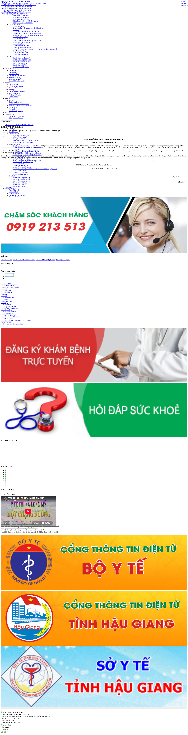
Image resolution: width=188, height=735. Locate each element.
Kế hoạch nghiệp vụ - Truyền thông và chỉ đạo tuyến (16, 320)
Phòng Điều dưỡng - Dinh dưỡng (23, 23)
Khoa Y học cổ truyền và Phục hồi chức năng (27, 40)
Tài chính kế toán (6, 322)
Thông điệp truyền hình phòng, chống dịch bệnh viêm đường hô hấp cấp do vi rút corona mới (30, 526)
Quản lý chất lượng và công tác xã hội (12, 324)
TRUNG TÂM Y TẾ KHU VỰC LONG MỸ (19, 125)
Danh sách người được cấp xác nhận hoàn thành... (16, 9)
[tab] (96, 188)
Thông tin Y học (10, 114)
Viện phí (7, 82)
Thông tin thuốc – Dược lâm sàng (19, 104)
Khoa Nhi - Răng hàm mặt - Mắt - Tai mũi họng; (28, 35)
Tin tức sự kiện (13, 72)
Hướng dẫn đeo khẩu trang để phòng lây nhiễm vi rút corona (19, 528)
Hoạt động (8, 98)
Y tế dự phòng (13, 107)
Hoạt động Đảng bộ (15, 79)
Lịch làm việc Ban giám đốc (9, 260)
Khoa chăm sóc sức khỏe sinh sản (11, 317)
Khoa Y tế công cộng (19, 51)
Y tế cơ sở (12, 109)
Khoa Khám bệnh (18, 26)
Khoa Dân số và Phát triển (21, 54)
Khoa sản (4, 294)
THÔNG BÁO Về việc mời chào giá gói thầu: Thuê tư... (18, 6)
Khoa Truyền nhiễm (19, 38)
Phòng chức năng (14, 133)
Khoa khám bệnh (6, 283)
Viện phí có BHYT (15, 84)
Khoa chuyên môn (14, 24)
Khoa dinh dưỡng (6, 310)
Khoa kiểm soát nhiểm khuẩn (10, 308)
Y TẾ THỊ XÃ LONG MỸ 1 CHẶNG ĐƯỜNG (16, 522)
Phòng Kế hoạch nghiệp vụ (21, 17)
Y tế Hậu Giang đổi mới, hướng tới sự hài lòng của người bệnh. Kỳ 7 (22, 530)
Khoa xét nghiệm (6, 304)
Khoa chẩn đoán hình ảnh (8, 306)
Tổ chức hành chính (7, 319)
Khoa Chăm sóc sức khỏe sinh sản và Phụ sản (27, 33)
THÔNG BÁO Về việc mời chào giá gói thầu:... (16, 13)
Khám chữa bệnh (10, 90)
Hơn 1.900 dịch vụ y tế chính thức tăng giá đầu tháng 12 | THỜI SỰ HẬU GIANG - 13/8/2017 (30, 532)
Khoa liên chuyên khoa (8, 297)
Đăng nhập (184, 5)
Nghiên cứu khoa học (15, 102)
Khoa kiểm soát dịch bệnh (9, 311)
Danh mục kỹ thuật (14, 95)
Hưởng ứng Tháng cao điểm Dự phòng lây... (14, 14)
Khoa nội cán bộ (6, 290)
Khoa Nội (16, 30)
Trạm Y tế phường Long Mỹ (21, 58)
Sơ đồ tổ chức (13, 130)
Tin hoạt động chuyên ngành (17, 75)
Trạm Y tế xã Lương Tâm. (21, 67)
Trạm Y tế (12, 56)
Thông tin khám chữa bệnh (17, 91)
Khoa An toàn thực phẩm (20, 53)
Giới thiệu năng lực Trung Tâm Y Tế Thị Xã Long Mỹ (18, 524)
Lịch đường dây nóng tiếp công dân (59, 260)
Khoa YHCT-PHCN (7, 301)
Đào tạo (11, 100)
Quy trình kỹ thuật (14, 93)
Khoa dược (4, 303)
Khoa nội (4, 289)
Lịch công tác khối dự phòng (39, 260)
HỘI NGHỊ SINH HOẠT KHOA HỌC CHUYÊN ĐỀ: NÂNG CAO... (23, 4)
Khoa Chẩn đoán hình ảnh (21, 45)
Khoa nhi (4, 296)
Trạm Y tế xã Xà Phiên (20, 63)
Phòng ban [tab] (10, 280)
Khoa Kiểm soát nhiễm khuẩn (22, 47)
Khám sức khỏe (13, 88)
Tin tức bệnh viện (14, 70)
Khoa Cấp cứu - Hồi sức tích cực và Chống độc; (28, 28)
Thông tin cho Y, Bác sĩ (16, 118)
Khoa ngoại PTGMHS (8, 292)
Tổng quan (12, 128)
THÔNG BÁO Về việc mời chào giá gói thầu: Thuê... (17, 7)
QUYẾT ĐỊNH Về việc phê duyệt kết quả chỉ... (16, 11)
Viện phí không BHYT (16, 86)
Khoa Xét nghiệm (18, 44)
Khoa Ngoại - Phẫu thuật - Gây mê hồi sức (26, 31)
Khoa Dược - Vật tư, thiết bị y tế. (23, 42)
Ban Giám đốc (13, 132)
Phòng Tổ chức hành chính (21, 16)
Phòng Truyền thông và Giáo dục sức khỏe (26, 21)
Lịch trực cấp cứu (24, 260)
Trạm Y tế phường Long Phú (21, 61)
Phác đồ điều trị (13, 97)
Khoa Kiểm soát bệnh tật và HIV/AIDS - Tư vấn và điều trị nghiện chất (35, 49)
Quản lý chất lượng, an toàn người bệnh (21, 105)
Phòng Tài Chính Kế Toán (21, 19)
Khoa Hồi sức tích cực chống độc (11, 287)
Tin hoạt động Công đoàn (16, 81)
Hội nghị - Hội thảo (15, 77)
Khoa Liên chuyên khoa (20, 37)
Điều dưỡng (5, 326)
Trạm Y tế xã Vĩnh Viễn (20, 65)
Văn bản (7, 112)
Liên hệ (183, 1)
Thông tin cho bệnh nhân (16, 116)
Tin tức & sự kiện (10, 68)
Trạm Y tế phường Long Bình (22, 60)
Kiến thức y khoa (14, 74)
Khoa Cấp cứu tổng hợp (8, 285)
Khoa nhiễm (5, 299)
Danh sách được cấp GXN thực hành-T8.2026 (15, 2)
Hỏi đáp (183, 3)
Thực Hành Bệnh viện (16, 111)
